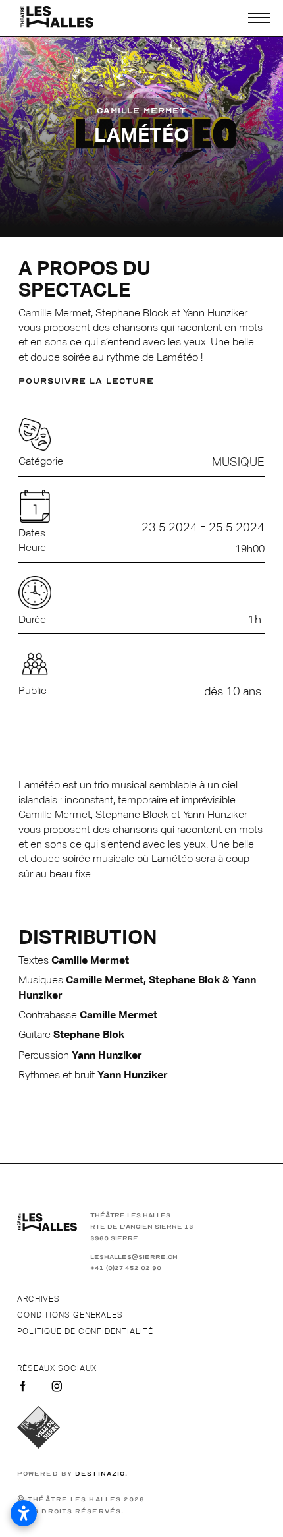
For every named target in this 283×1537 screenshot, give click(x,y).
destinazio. (101, 1473)
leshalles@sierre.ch (134, 1257)
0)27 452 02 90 (134, 1268)
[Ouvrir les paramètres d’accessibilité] (24, 1513)
